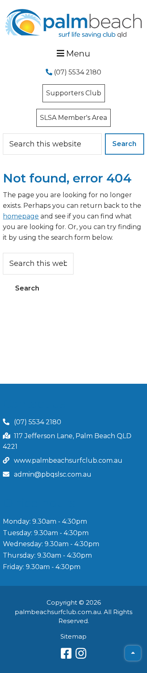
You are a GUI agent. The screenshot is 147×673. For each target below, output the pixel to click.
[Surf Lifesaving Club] (73, 12)
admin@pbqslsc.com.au (52, 474)
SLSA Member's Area (73, 118)
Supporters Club (73, 93)
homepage (21, 216)
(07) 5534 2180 (76, 72)
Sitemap (73, 636)
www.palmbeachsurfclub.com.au (68, 460)
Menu (77, 53)
